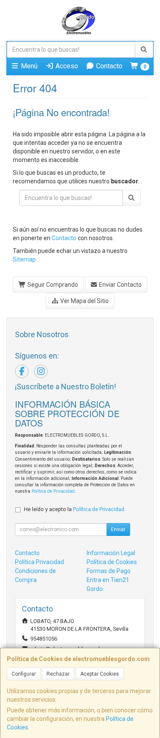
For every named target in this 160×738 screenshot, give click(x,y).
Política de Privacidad (53, 491)
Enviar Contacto (120, 284)
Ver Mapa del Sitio (84, 300)
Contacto (108, 66)
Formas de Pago (109, 570)
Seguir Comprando (52, 284)
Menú (28, 66)
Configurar (24, 674)
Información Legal (111, 553)
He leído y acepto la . (74, 509)
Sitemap (24, 259)
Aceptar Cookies (99, 674)
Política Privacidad (39, 562)
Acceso (66, 66)
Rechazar (58, 674)
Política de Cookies (112, 562)
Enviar (118, 529)
